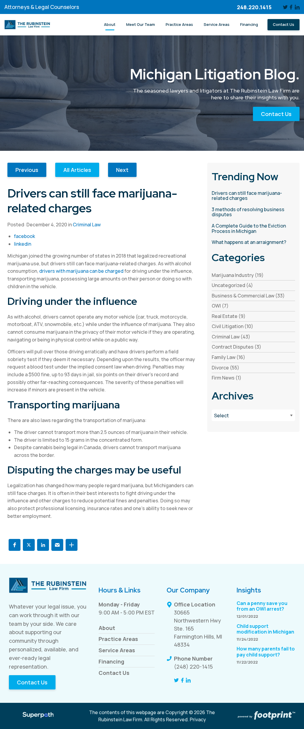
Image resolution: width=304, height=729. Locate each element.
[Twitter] (285, 7)
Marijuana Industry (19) (238, 275)
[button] (14, 545)
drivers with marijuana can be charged (81, 271)
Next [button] (122, 169)
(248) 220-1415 (193, 666)
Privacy (198, 719)
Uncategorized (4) (232, 285)
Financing (111, 661)
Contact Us (276, 113)
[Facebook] (291, 7)
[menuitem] (110, 24)
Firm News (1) (226, 377)
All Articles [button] (77, 169)
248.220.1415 (254, 7)
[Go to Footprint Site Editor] (266, 716)
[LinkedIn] (297, 7)
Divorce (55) (225, 367)
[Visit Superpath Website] (38, 716)
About (107, 627)
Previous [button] (26, 169)
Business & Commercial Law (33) (248, 295)
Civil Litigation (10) (232, 326)
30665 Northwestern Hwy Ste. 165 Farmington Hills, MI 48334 (198, 628)
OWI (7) (220, 305)
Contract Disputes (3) (236, 347)
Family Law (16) (228, 357)
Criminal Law (87, 224)
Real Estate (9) (229, 316)
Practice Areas (118, 638)
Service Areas (117, 650)
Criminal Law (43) (231, 336)
